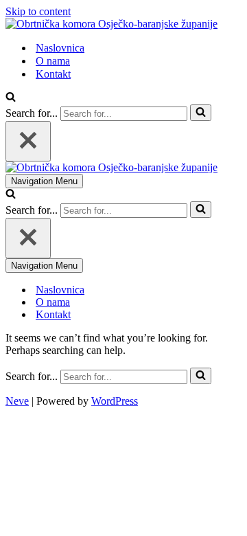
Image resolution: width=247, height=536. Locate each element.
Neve (17, 401)
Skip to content (38, 11)
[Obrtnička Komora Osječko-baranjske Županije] (111, 24)
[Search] (10, 98)
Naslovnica (60, 48)
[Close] (28, 141)
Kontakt (53, 74)
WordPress (114, 401)
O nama (53, 61)
